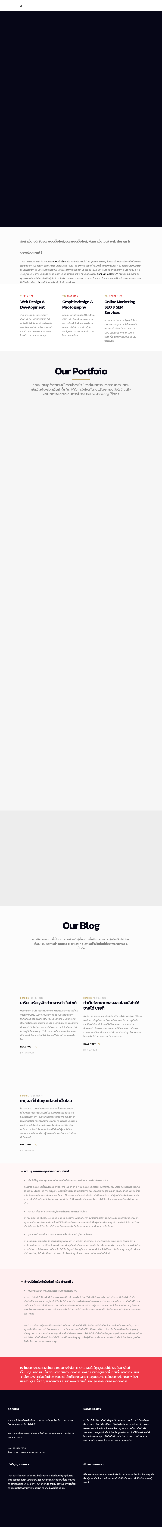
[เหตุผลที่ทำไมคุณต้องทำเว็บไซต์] (49, 1075)
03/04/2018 (37, 998)
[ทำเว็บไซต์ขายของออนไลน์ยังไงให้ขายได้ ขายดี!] (112, 977)
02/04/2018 (100, 998)
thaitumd (28, 1052)
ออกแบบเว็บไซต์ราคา (107, 274)
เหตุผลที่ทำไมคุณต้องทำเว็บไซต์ (46, 1100)
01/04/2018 (37, 1095)
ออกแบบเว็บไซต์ (58, 261)
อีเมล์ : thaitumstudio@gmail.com (26, 1452)
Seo (40, 282)
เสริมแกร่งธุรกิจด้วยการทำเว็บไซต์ (48, 1002)
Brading (24, 998)
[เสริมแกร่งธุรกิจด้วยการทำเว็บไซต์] (49, 977)
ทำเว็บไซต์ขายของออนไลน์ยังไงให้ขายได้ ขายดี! (111, 1005)
